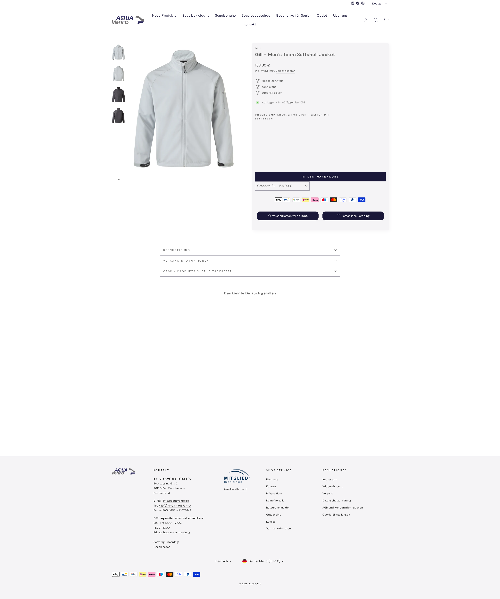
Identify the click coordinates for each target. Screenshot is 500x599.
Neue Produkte (164, 15)
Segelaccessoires (256, 15)
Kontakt (250, 24)
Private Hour (274, 493)
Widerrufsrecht (332, 486)
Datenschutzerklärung (336, 500)
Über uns (340, 15)
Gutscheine (273, 514)
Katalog (271, 521)
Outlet (322, 15)
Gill (258, 48)
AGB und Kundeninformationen (342, 507)
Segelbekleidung (195, 15)
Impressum (329, 479)
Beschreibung (176, 250)
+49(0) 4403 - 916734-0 (175, 505)
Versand (327, 493)
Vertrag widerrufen (278, 528)
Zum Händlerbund (235, 489)
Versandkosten (285, 71)
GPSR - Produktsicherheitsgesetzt (197, 271)
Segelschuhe (225, 15)
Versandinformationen (186, 260)
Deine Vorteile (275, 500)
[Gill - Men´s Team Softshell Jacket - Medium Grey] (263, 155)
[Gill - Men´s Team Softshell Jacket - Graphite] (258, 155)
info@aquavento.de (176, 500)
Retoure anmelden (278, 507)
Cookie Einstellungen (336, 514)
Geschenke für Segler (293, 15)
